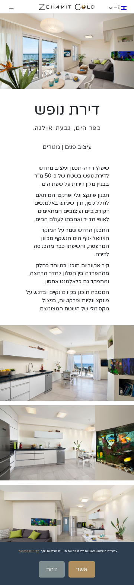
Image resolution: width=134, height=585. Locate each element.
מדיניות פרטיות (29, 551)
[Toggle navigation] (11, 8)
